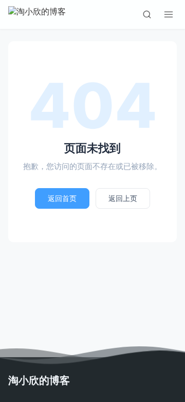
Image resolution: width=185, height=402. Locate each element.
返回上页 (122, 198)
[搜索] (147, 14)
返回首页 (62, 198)
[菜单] (168, 14)
